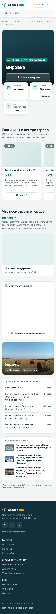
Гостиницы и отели (12, 564)
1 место (18, 110)
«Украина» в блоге (16, 440)
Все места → (9, 217)
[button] (28, 310)
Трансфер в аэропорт (14, 573)
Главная (6, 21)
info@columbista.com (13, 531)
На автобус (8, 553)
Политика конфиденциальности (18, 608)
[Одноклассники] (19, 525)
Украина (28, 21)
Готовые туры (9, 584)
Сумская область (44, 21)
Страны (17, 21)
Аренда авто (9, 568)
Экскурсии (8, 588)
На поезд (7, 548)
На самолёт (8, 544)
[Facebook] (12, 525)
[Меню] (50, 5)
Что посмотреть (30, 77)
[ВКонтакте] (5, 525)
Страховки (8, 593)
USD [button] (39, 4)
